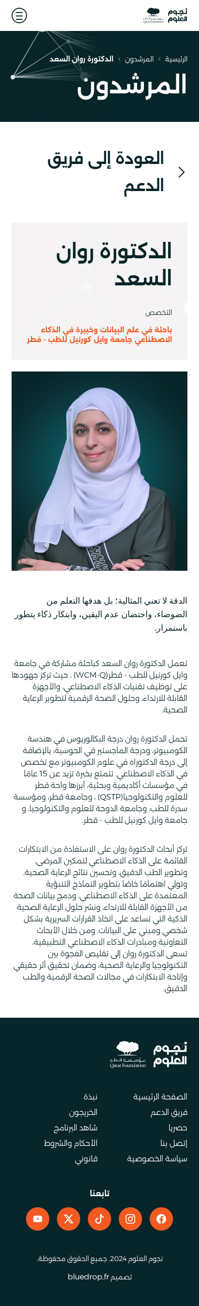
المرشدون (139, 59)
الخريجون (83, 1112)
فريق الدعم (169, 1112)
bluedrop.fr (88, 1276)
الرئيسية (176, 59)
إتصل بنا (173, 1143)
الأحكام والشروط (71, 1143)
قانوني (86, 1158)
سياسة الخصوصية (157, 1158)
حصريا (178, 1127)
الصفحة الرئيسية (160, 1096)
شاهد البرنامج (76, 1127)
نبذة (91, 1096)
